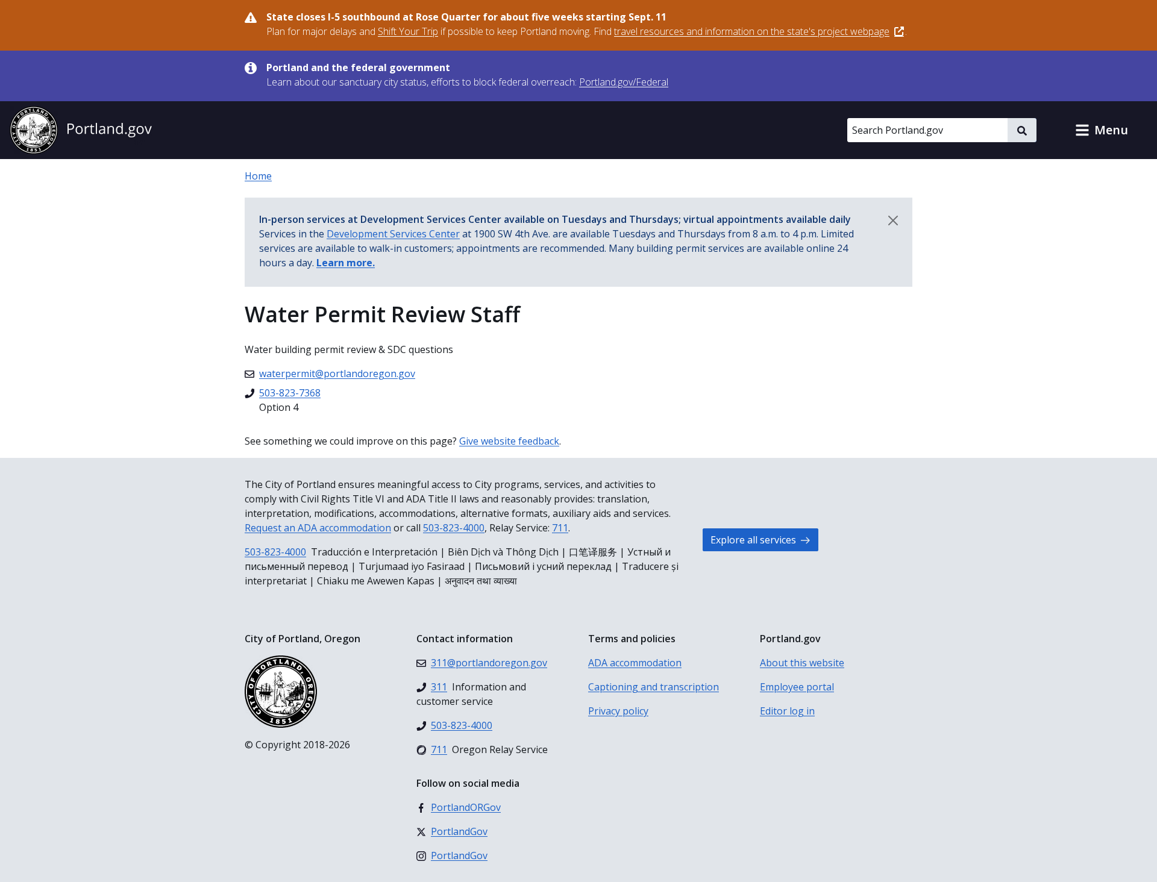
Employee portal (797, 686)
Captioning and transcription (653, 686)
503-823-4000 (453, 527)
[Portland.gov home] (81, 130)
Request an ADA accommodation (318, 527)
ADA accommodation (635, 662)
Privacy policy (618, 711)
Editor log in (787, 711)
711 (560, 527)
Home (258, 176)
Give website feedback (509, 441)
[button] (1101, 130)
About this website (802, 662)
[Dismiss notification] (893, 220)
